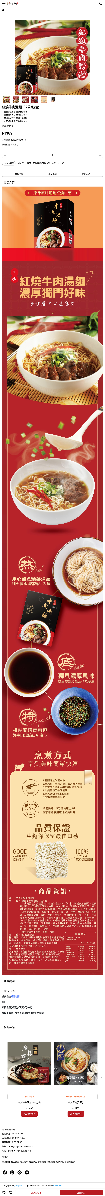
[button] (101, 1078)
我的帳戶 (24, 1161)
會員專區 (33, 1161)
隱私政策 (51, 1161)
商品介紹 (19, 173)
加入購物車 (36, 1192)
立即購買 (81, 1192)
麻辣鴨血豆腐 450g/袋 (29, 1102)
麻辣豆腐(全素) (75, 1102)
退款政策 (42, 1161)
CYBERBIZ (57, 1185)
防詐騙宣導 (70, 1161)
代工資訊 (15, 1161)
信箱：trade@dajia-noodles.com (17, 1146)
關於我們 (6, 1161)
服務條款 (60, 1161)
